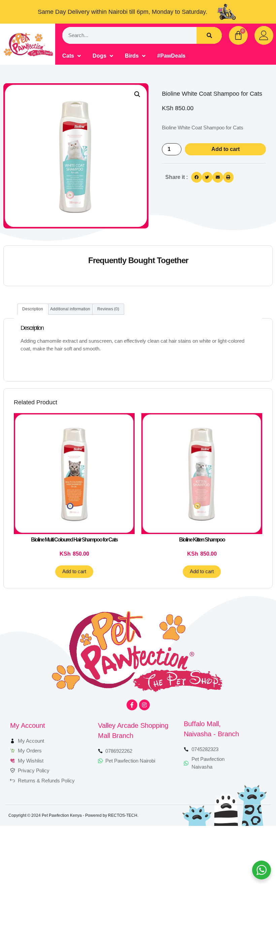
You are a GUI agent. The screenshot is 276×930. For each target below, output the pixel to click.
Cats (68, 56)
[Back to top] (252, 906)
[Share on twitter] (207, 177)
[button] (137, 94)
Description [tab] (32, 309)
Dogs (99, 56)
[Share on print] (228, 177)
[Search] (209, 35)
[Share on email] (217, 177)
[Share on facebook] (196, 177)
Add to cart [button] (74, 571)
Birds (132, 56)
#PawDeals (171, 56)
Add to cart (225, 149)
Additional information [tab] (70, 309)
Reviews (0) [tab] (108, 309)
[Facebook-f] (132, 705)
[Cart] (238, 35)
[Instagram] (144, 705)
